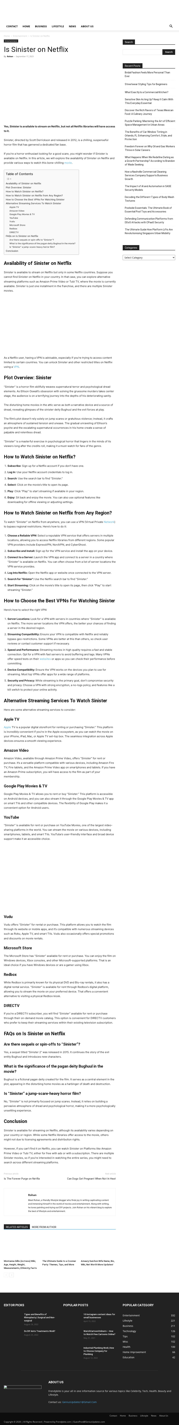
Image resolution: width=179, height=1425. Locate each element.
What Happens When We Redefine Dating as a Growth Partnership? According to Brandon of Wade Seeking (150, 161)
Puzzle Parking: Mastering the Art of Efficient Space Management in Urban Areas (150, 123)
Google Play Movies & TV (22, 214)
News (72, 26)
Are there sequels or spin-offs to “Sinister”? (31, 239)
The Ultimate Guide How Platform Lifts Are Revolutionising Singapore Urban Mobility (149, 231)
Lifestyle (58, 26)
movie (68, 162)
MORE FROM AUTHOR (44, 1227)
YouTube (13, 218)
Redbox (13, 228)
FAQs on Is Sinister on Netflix (22, 236)
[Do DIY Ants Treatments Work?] (12, 1336)
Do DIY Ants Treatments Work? (39, 1331)
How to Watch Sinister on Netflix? (24, 191)
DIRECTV (14, 232)
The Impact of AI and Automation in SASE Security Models (148, 188)
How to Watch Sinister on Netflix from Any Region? (34, 195)
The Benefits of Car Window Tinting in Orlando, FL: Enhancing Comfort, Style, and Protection (148, 135)
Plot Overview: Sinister (18, 187)
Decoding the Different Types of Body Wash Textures (149, 199)
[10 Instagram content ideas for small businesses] (72, 1319)
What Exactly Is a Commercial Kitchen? (146, 92)
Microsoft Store (17, 225)
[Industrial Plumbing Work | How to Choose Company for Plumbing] (72, 1352)
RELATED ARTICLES (17, 1227)
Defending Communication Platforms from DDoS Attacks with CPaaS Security (149, 220)
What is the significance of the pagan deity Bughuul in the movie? (42, 243)
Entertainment (20, 35)
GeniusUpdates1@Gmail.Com (79, 1402)
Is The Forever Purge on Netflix (22, 1178)
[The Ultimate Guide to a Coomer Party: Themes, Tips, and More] (59, 1246)
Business (41, 26)
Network (109, 522)
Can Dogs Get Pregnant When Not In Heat (91, 1178)
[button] (171, 26)
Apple (7, 727)
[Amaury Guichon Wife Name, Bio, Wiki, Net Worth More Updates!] (98, 1246)
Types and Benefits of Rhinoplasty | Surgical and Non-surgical (39, 1317)
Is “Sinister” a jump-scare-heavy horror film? (32, 247)
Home (26, 26)
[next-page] (11, 1275)
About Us (87, 26)
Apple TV (14, 207)
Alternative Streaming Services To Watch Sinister (33, 203)
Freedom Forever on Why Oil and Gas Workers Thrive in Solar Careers (150, 148)
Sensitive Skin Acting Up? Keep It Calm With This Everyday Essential (149, 101)
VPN (16, 366)
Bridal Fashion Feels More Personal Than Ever (147, 74)
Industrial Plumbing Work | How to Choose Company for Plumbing (99, 1351)
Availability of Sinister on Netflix (23, 183)
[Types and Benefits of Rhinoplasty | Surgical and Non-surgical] (12, 1319)
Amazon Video (16, 210)
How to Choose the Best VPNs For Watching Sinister (35, 199)
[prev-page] (6, 1275)
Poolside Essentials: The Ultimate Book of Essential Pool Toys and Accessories (148, 209)
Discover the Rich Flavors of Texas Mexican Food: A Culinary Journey (149, 112)
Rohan (10, 56)
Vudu (12, 221)
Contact (12, 26)
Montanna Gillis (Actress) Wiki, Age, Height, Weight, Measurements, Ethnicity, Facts (20, 1264)
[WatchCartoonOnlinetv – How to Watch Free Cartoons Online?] (72, 1336)
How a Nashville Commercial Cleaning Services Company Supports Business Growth (146, 175)
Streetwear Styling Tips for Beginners (146, 84)
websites (45, 659)
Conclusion (12, 250)
